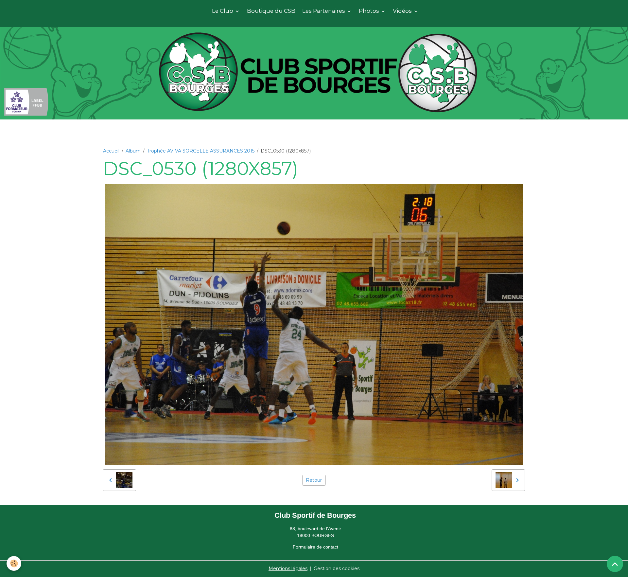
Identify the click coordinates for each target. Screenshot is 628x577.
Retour (314, 480)
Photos (369, 11)
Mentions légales (288, 568)
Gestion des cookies (336, 568)
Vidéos (403, 11)
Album (133, 151)
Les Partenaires (324, 11)
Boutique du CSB (271, 11)
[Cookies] (14, 563)
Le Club (223, 11)
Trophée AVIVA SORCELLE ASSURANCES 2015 (200, 151)
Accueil (111, 151)
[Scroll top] (615, 564)
